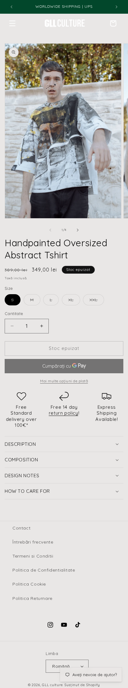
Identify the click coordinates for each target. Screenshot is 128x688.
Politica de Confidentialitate (43, 570)
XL (74, 301)
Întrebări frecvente (32, 542)
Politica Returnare (32, 598)
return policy (63, 413)
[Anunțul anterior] (11, 7)
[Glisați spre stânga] (50, 230)
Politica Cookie (29, 584)
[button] (12, 23)
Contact (21, 528)
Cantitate (14, 313)
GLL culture (52, 685)
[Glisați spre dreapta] (78, 230)
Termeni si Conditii (32, 556)
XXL (96, 301)
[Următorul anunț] (116, 7)
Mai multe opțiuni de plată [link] (64, 381)
